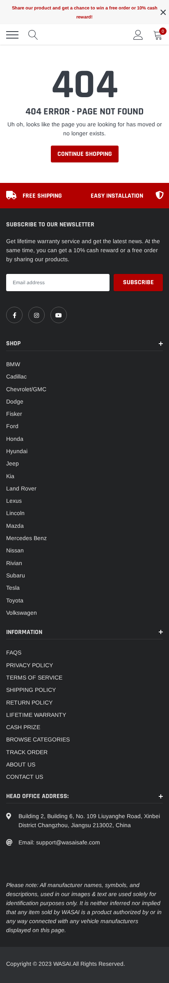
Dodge (14, 401)
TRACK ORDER (27, 752)
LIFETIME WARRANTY (36, 715)
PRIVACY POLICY (29, 665)
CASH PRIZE (23, 727)
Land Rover (21, 488)
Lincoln (15, 513)
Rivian (14, 563)
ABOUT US (20, 764)
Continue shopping (84, 154)
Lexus (14, 500)
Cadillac (16, 376)
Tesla (13, 587)
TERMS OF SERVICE (34, 677)
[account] (138, 35)
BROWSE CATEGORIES (38, 739)
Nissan (15, 550)
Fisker (14, 414)
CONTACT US (24, 776)
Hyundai (16, 451)
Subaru (15, 575)
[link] (14, 315)
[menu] (12, 35)
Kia (10, 476)
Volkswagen (21, 612)
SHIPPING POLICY (31, 690)
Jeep (12, 463)
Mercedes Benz (26, 538)
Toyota (14, 600)
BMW (13, 364)
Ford (12, 426)
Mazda (15, 525)
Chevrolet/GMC (26, 389)
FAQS (13, 652)
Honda (14, 439)
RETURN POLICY (29, 702)
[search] (33, 35)
